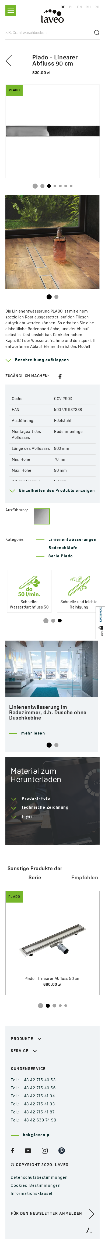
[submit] (97, 32)
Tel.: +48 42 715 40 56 (33, 1088)
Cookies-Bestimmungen (36, 1186)
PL (71, 7)
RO (97, 7)
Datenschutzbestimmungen (39, 1178)
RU (88, 7)
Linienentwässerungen (72, 540)
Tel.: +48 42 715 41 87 (33, 1112)
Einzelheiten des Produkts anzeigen (57, 491)
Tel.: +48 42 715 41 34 (33, 1096)
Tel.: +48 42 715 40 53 (33, 1080)
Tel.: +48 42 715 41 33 (33, 1104)
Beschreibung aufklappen (42, 360)
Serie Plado (60, 556)
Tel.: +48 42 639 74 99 (33, 1121)
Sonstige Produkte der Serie (35, 873)
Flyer (27, 817)
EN (79, 7)
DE (63, 7)
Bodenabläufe (63, 548)
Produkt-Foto (36, 799)
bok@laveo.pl (37, 1135)
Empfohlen (84, 878)
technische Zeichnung (45, 808)
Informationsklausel (31, 1194)
